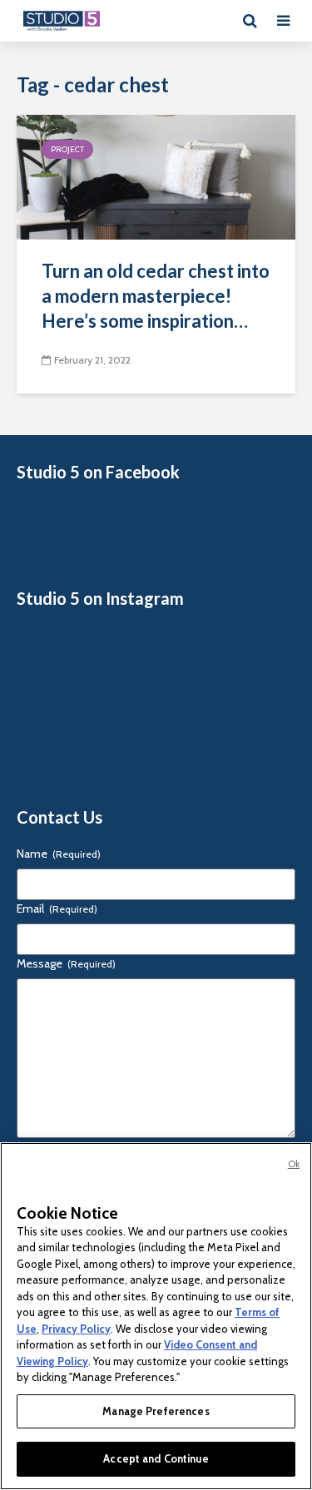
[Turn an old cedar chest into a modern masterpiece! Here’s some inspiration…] (156, 176)
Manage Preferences (155, 1411)
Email (57, 908)
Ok (294, 1164)
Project (67, 149)
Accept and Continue (155, 1458)
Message (66, 963)
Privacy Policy (76, 1328)
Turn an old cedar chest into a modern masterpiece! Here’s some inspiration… (156, 296)
